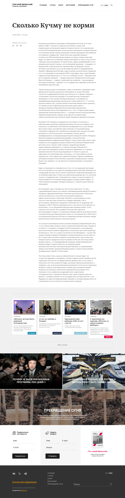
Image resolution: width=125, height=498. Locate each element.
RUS (106, 473)
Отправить (52, 456)
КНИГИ (60, 5)
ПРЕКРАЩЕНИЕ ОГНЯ (85, 5)
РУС (102, 5)
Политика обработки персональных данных (23, 487)
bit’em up (24, 490)
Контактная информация (24, 482)
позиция (43, 5)
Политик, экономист (22, 5)
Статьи (52, 5)
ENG (106, 5)
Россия (24, 35)
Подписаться (20, 456)
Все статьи (62, 345)
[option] (62, 407)
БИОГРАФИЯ (70, 5)
